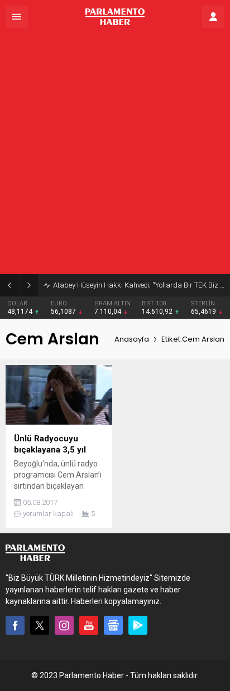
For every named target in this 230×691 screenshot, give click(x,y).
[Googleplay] (137, 625)
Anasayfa (131, 339)
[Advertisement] (115, 154)
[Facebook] (15, 625)
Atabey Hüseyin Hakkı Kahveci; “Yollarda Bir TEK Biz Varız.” (138, 285)
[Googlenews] (113, 625)
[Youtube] (88, 625)
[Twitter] (39, 625)
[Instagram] (64, 625)
